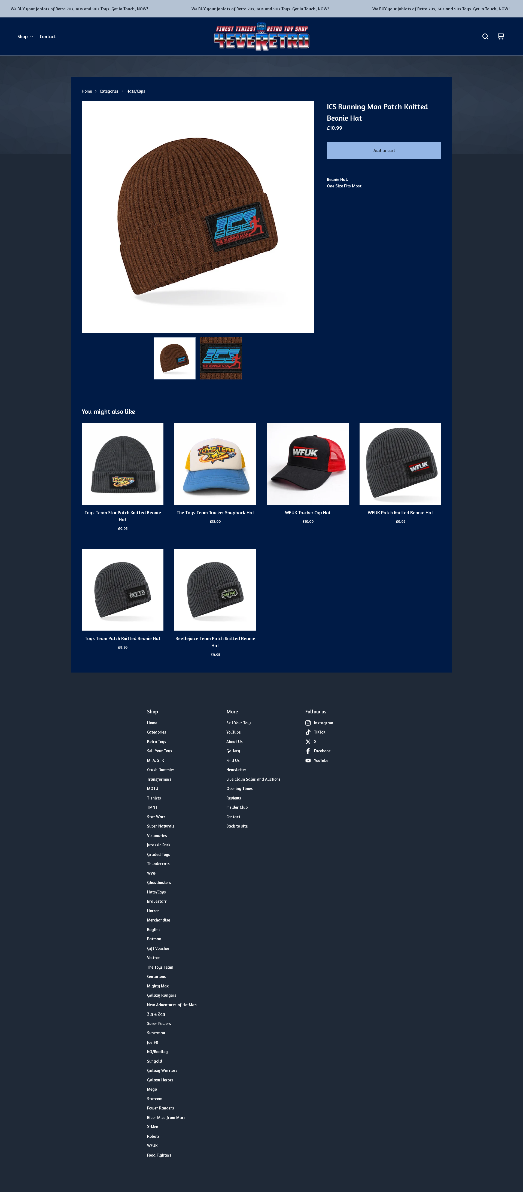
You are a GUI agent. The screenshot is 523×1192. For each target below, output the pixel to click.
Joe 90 (152, 1042)
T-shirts (154, 798)
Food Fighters (159, 1155)
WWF (151, 873)
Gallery (233, 750)
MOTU (152, 788)
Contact (48, 36)
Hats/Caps (135, 91)
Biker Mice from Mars (166, 1117)
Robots (153, 1136)
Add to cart (384, 150)
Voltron (153, 957)
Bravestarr (157, 901)
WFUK (152, 1145)
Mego (152, 1089)
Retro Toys (156, 741)
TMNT (152, 807)
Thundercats (158, 863)
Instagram (323, 722)
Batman (154, 938)
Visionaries (157, 835)
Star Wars (156, 816)
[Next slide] (306, 216)
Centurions (156, 976)
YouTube (233, 732)
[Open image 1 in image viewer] (198, 217)
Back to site (237, 826)
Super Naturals (161, 826)
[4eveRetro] (261, 36)
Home (87, 91)
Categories (109, 91)
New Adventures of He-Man (172, 1004)
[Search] (485, 36)
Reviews (233, 798)
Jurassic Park (159, 844)
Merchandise (158, 920)
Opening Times (239, 788)
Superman (156, 1032)
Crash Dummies (161, 769)
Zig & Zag (156, 1014)
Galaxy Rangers (161, 995)
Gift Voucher (158, 948)
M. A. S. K (155, 760)
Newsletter (236, 769)
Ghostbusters (159, 882)
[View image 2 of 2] (221, 358)
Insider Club (237, 807)
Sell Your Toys (159, 750)
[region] (261, 8)
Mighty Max (158, 986)
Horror (153, 910)
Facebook (322, 750)
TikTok (320, 732)
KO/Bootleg (157, 1051)
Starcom (154, 1098)
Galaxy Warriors (162, 1070)
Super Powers (159, 1023)
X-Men (152, 1126)
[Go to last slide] (89, 216)
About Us (234, 741)
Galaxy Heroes (160, 1079)
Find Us (233, 760)
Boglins (153, 929)
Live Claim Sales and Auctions (253, 779)
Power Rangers (160, 1108)
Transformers (159, 779)
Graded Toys (158, 854)
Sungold (154, 1061)
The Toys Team (160, 967)
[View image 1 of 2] (175, 358)
